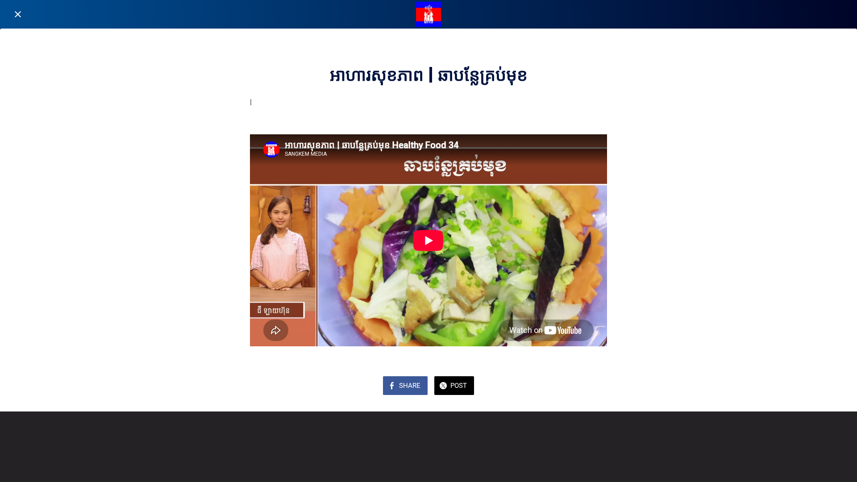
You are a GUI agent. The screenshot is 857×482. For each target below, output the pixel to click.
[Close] (17, 14)
